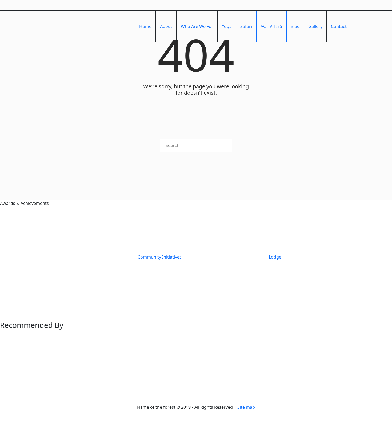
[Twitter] (335, 5)
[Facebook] (322, 5)
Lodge (274, 257)
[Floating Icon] (376, 405)
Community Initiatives (159, 257)
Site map (246, 407)
